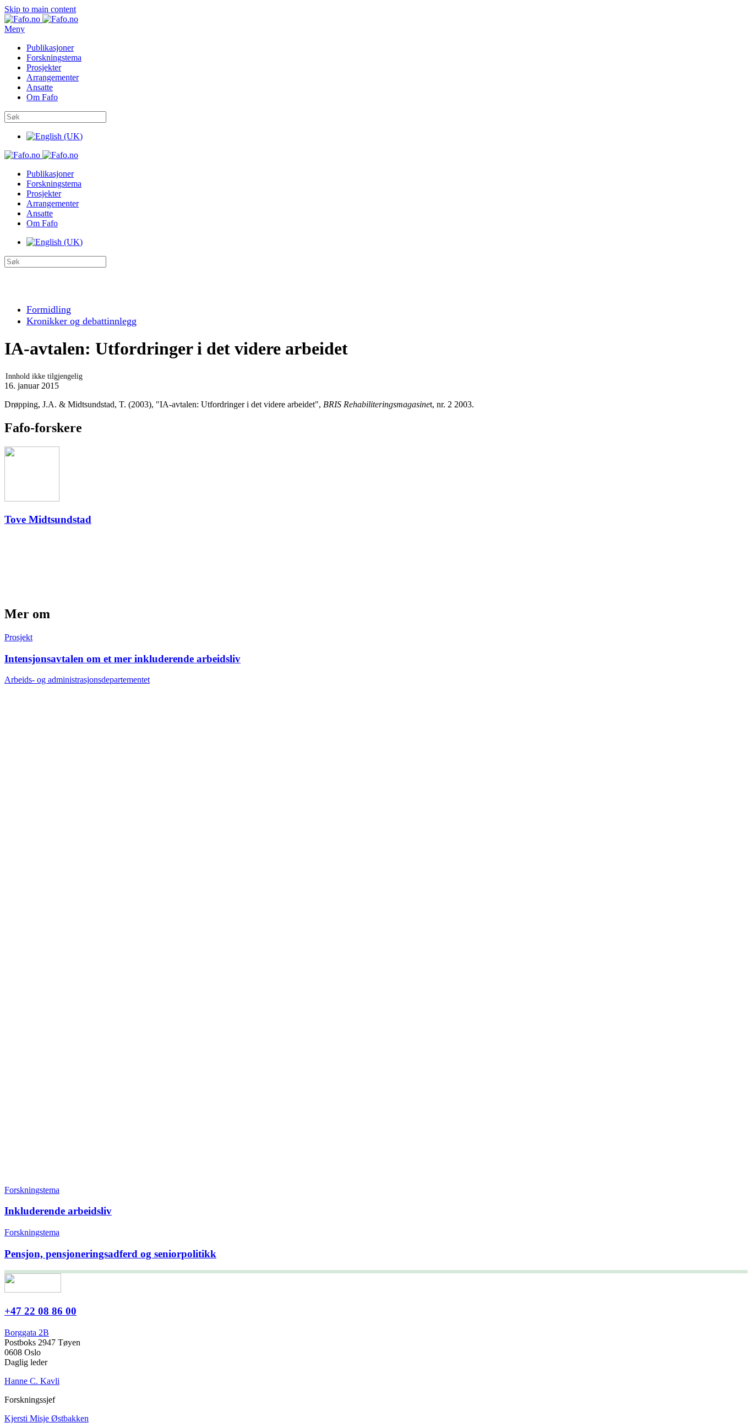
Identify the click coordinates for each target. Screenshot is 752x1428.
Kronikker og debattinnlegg (81, 320)
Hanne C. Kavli (31, 1381)
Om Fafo (42, 97)
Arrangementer (52, 77)
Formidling (48, 309)
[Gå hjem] (41, 19)
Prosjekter (43, 67)
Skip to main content (40, 9)
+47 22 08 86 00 (40, 1311)
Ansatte (39, 87)
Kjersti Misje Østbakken (46, 1418)
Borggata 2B (26, 1332)
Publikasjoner (50, 47)
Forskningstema (53, 57)
